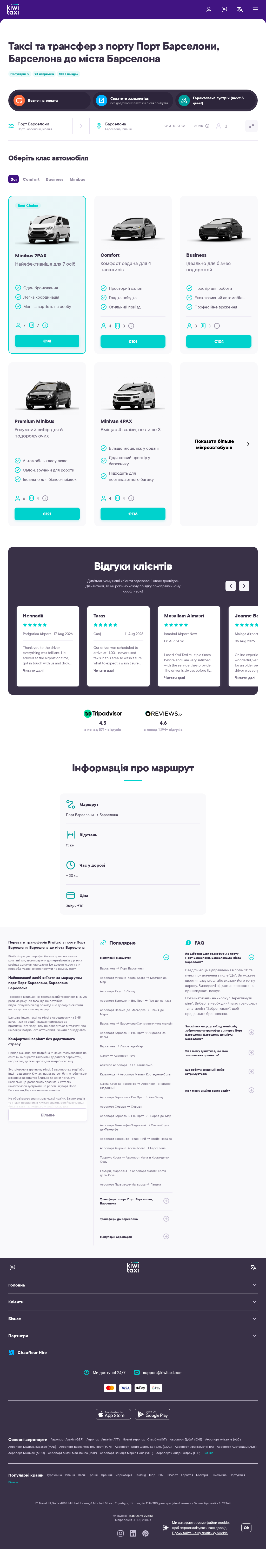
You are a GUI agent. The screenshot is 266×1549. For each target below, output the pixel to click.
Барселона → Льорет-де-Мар (121, 1046)
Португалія (237, 1475)
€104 (219, 341)
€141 (47, 341)
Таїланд (140, 1475)
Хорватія (187, 1475)
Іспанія (70, 1475)
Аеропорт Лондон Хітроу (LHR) (178, 1453)
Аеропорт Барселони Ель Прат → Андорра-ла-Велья (133, 1035)
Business (54, 179)
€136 (133, 513)
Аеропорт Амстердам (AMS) (237, 1447)
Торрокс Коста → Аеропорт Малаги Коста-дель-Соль (134, 1159)
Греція (93, 1475)
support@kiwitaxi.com (163, 1372)
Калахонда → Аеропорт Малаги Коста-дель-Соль (135, 1074)
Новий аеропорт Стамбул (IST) (145, 1439)
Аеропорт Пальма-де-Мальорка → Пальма (130, 1184)
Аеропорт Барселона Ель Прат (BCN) (85, 1447)
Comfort (31, 179)
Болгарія (202, 1475)
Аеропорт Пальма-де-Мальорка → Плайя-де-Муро (132, 1012)
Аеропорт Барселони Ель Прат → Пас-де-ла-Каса (135, 1000)
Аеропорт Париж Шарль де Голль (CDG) (143, 1447)
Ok (246, 1527)
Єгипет (173, 1475)
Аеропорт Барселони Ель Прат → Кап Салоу (131, 1097)
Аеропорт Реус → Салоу (117, 991)
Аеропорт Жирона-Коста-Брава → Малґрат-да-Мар (134, 980)
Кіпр (152, 1475)
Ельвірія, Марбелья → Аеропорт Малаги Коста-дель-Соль (133, 1173)
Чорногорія (124, 1475)
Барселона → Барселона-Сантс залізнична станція (136, 1023)
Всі (13, 179)
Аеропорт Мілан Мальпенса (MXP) (72, 1453)
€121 (47, 513)
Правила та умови (140, 1516)
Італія (81, 1475)
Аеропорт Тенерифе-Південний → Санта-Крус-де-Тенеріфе (134, 1127)
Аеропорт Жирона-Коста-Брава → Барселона (132, 1148)
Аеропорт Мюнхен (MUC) (26, 1453)
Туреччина (54, 1475)
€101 (133, 341)
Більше (209, 1453)
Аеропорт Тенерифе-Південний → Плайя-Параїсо (136, 1139)
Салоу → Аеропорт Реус (117, 1056)
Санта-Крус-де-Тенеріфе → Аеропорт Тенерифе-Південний (136, 1086)
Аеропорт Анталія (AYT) (103, 1439)
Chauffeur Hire (32, 1352)
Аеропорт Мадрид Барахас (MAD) (32, 1447)
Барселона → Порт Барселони (122, 968)
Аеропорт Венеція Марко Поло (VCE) (126, 1453)
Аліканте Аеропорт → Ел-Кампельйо (126, 1065)
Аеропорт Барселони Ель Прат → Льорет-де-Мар (135, 1116)
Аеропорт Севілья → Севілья (121, 1106)
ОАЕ (161, 1475)
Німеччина (219, 1475)
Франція (106, 1475)
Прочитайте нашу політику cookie (200, 1533)
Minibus (77, 179)
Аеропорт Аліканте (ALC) (223, 1439)
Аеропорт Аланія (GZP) (67, 1439)
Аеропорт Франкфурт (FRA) (194, 1447)
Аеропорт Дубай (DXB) (186, 1439)
